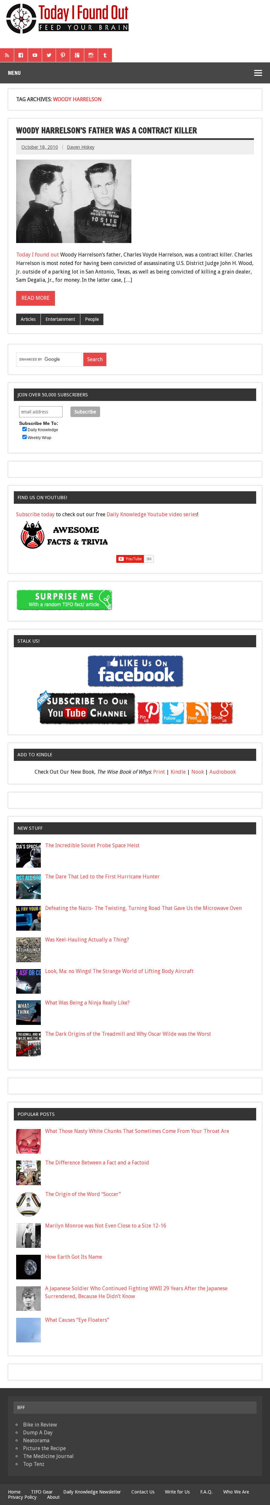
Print (159, 772)
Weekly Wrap (39, 437)
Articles (28, 319)
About (53, 1497)
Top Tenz (33, 1464)
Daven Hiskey (80, 147)
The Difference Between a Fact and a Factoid (97, 1163)
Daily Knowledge (43, 430)
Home (14, 1492)
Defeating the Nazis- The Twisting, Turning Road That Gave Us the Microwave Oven (143, 908)
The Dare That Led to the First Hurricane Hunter (102, 877)
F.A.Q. (206, 1492)
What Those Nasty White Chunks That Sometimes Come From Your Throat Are (137, 1131)
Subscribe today (35, 514)
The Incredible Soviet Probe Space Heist (92, 845)
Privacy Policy (22, 1497)
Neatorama (36, 1440)
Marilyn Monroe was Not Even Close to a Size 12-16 (105, 1226)
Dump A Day (38, 1432)
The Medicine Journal (48, 1456)
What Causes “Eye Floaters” (77, 1320)
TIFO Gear (42, 1492)
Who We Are (236, 1492)
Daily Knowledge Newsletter (92, 1492)
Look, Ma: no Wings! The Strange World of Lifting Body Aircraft (119, 971)
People (92, 319)
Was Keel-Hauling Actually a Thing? (87, 940)
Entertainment (60, 319)
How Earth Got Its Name (73, 1257)
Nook (197, 772)
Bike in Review (40, 1425)
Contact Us (142, 1492)
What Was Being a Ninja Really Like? (87, 1003)
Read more (35, 298)
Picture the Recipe (44, 1448)
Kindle (178, 772)
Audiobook (222, 772)
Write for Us (177, 1492)
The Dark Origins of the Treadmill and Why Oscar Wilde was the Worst (128, 1034)
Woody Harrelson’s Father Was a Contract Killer (106, 130)
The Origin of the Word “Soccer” (83, 1194)
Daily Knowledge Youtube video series (152, 514)
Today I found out (37, 255)
